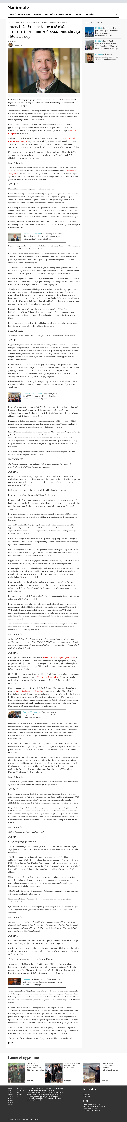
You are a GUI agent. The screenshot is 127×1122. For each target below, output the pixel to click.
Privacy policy (19, 1095)
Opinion (59, 14)
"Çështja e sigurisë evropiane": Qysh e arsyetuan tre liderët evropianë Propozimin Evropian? (43, 715)
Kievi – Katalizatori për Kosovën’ (28, 691)
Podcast (38, 14)
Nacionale (11, 22)
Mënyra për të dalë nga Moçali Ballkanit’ (59, 658)
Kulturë (49, 14)
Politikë (12, 14)
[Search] (117, 14)
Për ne (19, 1092)
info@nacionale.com (90, 1108)
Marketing (20, 1090)
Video (20, 14)
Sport (29, 14)
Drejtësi (90, 14)
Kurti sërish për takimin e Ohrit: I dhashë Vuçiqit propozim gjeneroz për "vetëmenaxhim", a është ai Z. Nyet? (42, 236)
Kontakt (20, 1088)
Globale (69, 14)
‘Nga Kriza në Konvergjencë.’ (48, 677)
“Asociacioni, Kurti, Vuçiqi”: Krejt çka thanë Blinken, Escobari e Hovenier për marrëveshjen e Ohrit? (40, 396)
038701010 (86, 1094)
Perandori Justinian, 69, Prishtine (94, 1106)
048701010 (86, 1096)
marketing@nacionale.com (92, 1110)
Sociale (79, 14)
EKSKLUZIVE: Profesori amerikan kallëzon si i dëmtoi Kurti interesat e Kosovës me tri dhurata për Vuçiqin (42, 982)
